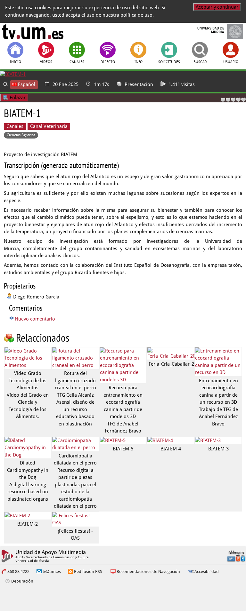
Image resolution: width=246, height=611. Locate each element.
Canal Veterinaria (49, 126)
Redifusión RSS (88, 571)
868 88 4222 (18, 571)
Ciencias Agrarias (21, 135)
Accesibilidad (206, 571)
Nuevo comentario (35, 319)
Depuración (22, 581)
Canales (14, 126)
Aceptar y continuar (217, 7)
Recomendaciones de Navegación (148, 571)
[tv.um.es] (32, 31)
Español (26, 84)
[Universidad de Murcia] (213, 31)
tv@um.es (52, 571)
